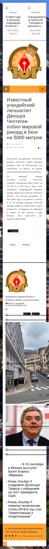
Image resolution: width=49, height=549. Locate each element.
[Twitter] (12, 535)
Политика (35, 12)
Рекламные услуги (29, 536)
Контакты (39, 536)
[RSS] (6, 535)
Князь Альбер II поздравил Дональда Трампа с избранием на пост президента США (24, 488)
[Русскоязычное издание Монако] (24, 61)
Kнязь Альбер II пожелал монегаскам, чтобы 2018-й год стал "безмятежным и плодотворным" (25, 509)
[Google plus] (16, 535)
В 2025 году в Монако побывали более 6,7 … (13, 21)
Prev (29, 314)
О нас (20, 536)
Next (37, 314)
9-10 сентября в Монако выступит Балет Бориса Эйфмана (25, 469)
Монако (13, 12)
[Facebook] (10, 535)
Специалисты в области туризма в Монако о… (37, 21)
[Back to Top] (5, 544)
